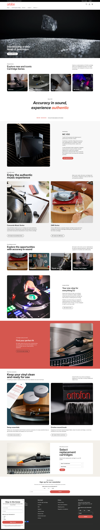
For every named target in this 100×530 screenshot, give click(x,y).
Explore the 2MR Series (58, 235)
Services (23, 7)
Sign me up (13, 522)
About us (35, 7)
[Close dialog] (23, 500)
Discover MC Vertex (12, 53)
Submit (60, 491)
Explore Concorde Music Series (16, 235)
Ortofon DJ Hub (68, 307)
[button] (92, 4)
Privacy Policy (61, 502)
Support (29, 7)
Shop (8, 7)
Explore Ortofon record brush (59, 434)
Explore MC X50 (68, 158)
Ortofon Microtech (42, 515)
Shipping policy (61, 506)
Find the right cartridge (16, 7)
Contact (39, 504)
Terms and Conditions (62, 504)
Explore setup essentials (15, 434)
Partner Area (40, 513)
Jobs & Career (41, 511)
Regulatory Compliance (63, 509)
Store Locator (84, 0)
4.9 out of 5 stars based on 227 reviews (55, 117)
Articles (39, 518)
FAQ (38, 506)
